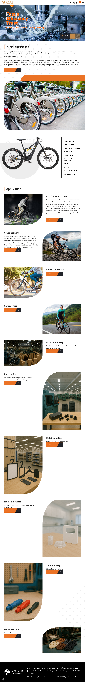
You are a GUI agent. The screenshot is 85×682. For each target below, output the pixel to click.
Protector (68, 155)
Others (67, 167)
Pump (66, 164)
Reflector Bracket (68, 159)
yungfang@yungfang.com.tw (68, 668)
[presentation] (72, 36)
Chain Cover (69, 145)
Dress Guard (69, 174)
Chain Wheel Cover (72, 148)
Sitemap (77, 677)
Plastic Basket (70, 171)
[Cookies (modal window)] (3, 679)
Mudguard (68, 152)
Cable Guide (69, 141)
